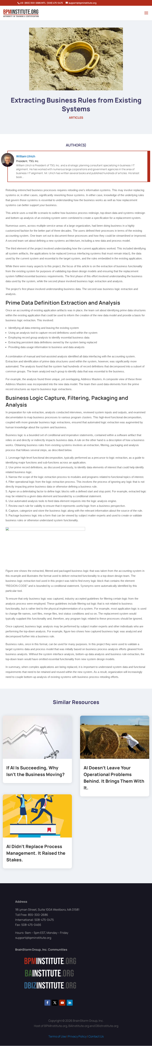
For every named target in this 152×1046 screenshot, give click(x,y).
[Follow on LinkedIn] (70, 1003)
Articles (76, 118)
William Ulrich (25, 156)
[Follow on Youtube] (62, 1003)
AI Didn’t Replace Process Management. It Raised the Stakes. (35, 853)
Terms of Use (57, 1036)
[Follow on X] (55, 1003)
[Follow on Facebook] (47, 1003)
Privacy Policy (77, 1036)
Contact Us (96, 1036)
